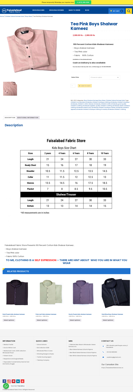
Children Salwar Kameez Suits (14, 16)
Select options (9, 320)
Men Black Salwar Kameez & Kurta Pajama (83, 352)
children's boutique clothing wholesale (104, 102)
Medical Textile (8, 344)
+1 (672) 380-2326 (83, 2)
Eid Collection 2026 (43, 348)
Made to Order (74, 10)
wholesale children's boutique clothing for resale (91, 109)
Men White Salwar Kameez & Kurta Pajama (83, 356)
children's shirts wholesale (109, 104)
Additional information (27, 117)
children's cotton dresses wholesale (89, 104)
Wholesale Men (38, 10)
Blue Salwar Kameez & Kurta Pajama (81, 349)
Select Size (75, 77)
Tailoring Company (43, 360)
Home (2, 16)
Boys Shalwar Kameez (91, 100)
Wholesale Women (56, 10)
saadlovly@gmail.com (114, 357)
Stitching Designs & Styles (45, 354)
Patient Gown (8, 356)
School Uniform (42, 344)
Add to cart (86, 86)
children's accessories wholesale (81, 102)
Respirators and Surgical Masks (13, 359)
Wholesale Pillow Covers (44, 351)
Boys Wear (28, 16)
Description (10, 117)
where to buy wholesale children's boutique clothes (99, 107)
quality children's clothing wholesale (107, 106)
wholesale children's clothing (116, 109)
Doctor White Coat (10, 348)
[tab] (10, 117)
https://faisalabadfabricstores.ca (112, 368)
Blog (87, 10)
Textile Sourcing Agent (44, 357)
